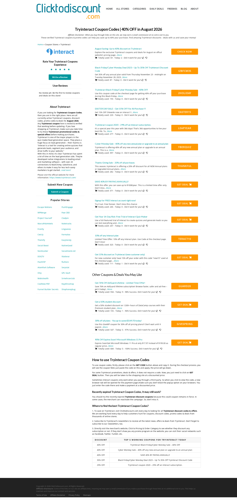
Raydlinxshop (68, 284)
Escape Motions (45, 207)
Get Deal (183, 184)
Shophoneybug (68, 289)
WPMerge (42, 212)
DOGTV (41, 256)
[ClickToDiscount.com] (68, 11)
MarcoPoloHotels (45, 223)
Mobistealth (43, 278)
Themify (41, 240)
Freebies (172, 8)
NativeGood (67, 245)
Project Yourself (45, 218)
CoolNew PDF (44, 284)
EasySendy (66, 240)
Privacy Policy (74, 495)
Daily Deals (157, 8)
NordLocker (43, 251)
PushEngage (67, 207)
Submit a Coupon (60, 191)
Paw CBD (66, 212)
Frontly (41, 229)
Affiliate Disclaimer (57, 495)
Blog (184, 8)
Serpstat (65, 267)
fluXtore (65, 262)
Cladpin (65, 218)
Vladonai (66, 256)
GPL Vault (66, 273)
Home (109, 8)
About (194, 8)
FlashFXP (42, 262)
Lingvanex (66, 229)
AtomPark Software (46, 267)
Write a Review (60, 77)
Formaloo (66, 234)
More (119, 55)
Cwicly (40, 234)
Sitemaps (87, 495)
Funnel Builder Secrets (48, 289)
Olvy (40, 273)
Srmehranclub (68, 278)
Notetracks (66, 223)
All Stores (122, 8)
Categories (139, 8)
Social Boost (43, 245)
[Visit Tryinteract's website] (60, 51)
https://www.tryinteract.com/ (63, 177)
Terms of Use (41, 495)
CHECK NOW (184, 51)
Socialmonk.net (69, 251)
